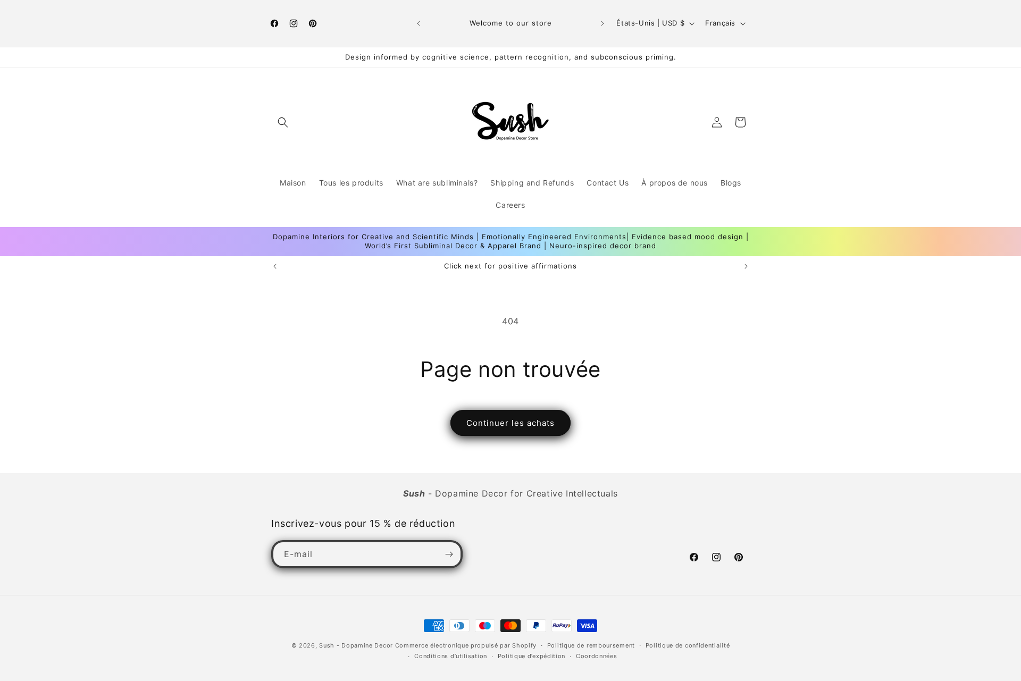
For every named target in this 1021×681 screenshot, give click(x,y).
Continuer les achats (510, 423)
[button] (283, 122)
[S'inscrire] (449, 554)
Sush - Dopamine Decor (356, 645)
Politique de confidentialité (688, 645)
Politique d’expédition (531, 656)
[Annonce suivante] (602, 23)
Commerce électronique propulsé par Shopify (466, 645)
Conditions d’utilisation (450, 656)
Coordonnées (596, 656)
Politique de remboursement (591, 645)
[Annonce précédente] (418, 23)
